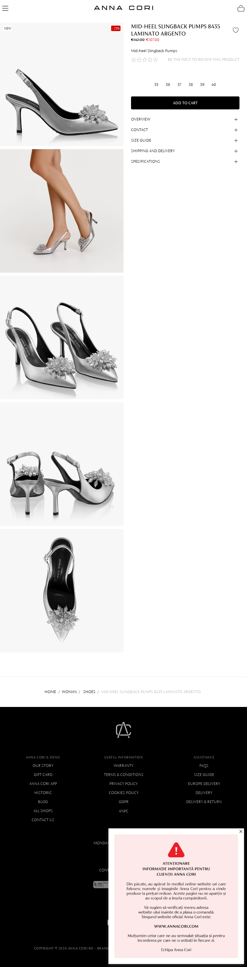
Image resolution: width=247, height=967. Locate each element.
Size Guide (204, 774)
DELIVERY (203, 792)
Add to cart (185, 103)
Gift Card (43, 774)
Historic (43, 792)
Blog (43, 801)
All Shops (43, 810)
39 (202, 84)
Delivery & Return (204, 801)
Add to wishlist (236, 29)
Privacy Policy (123, 783)
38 (191, 84)
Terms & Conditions (123, 774)
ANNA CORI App (43, 783)
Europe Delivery (204, 783)
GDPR (124, 801)
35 (156, 84)
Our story (43, 765)
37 (179, 84)
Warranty (123, 765)
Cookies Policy (124, 792)
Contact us (43, 820)
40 (213, 84)
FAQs (203, 765)
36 (168, 84)
